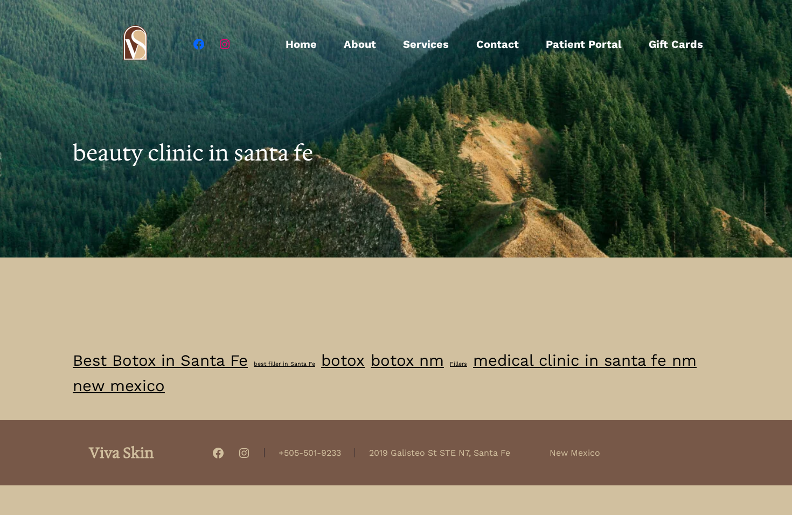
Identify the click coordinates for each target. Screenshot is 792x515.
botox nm (407, 360)
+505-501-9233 (310, 453)
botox (343, 360)
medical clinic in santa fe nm (585, 360)
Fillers (458, 363)
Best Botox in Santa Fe (160, 360)
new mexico (119, 386)
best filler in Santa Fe (284, 363)
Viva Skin (121, 453)
